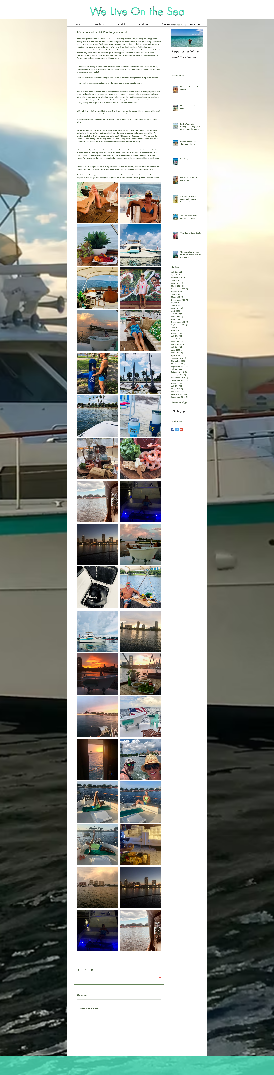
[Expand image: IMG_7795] (97, 716)
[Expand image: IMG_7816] (140, 674)
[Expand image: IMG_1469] (97, 202)
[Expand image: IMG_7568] (97, 802)
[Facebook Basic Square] (172, 429)
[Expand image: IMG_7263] (140, 587)
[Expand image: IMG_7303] (97, 587)
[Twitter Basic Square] (177, 429)
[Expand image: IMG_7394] (97, 501)
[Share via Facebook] (78, 969)
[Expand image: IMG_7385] (140, 458)
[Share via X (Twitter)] (85, 969)
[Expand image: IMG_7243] (97, 245)
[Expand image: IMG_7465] (97, 887)
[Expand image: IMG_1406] (140, 373)
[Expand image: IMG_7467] (140, 844)
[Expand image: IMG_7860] (140, 716)
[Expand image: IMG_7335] (97, 544)
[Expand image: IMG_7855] (97, 759)
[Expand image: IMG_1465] (140, 330)
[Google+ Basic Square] (181, 429)
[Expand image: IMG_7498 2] (97, 844)
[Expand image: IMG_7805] (97, 674)
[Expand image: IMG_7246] (97, 288)
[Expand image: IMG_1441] (97, 373)
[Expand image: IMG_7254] (140, 245)
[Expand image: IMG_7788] (140, 631)
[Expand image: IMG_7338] (140, 501)
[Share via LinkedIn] (92, 969)
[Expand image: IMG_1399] (97, 416)
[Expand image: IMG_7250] (140, 202)
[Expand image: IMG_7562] (140, 802)
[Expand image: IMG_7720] (140, 759)
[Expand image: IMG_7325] (140, 544)
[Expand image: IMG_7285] (140, 288)
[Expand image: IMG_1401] (140, 416)
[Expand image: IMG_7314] (97, 330)
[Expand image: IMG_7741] (97, 631)
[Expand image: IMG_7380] (97, 458)
